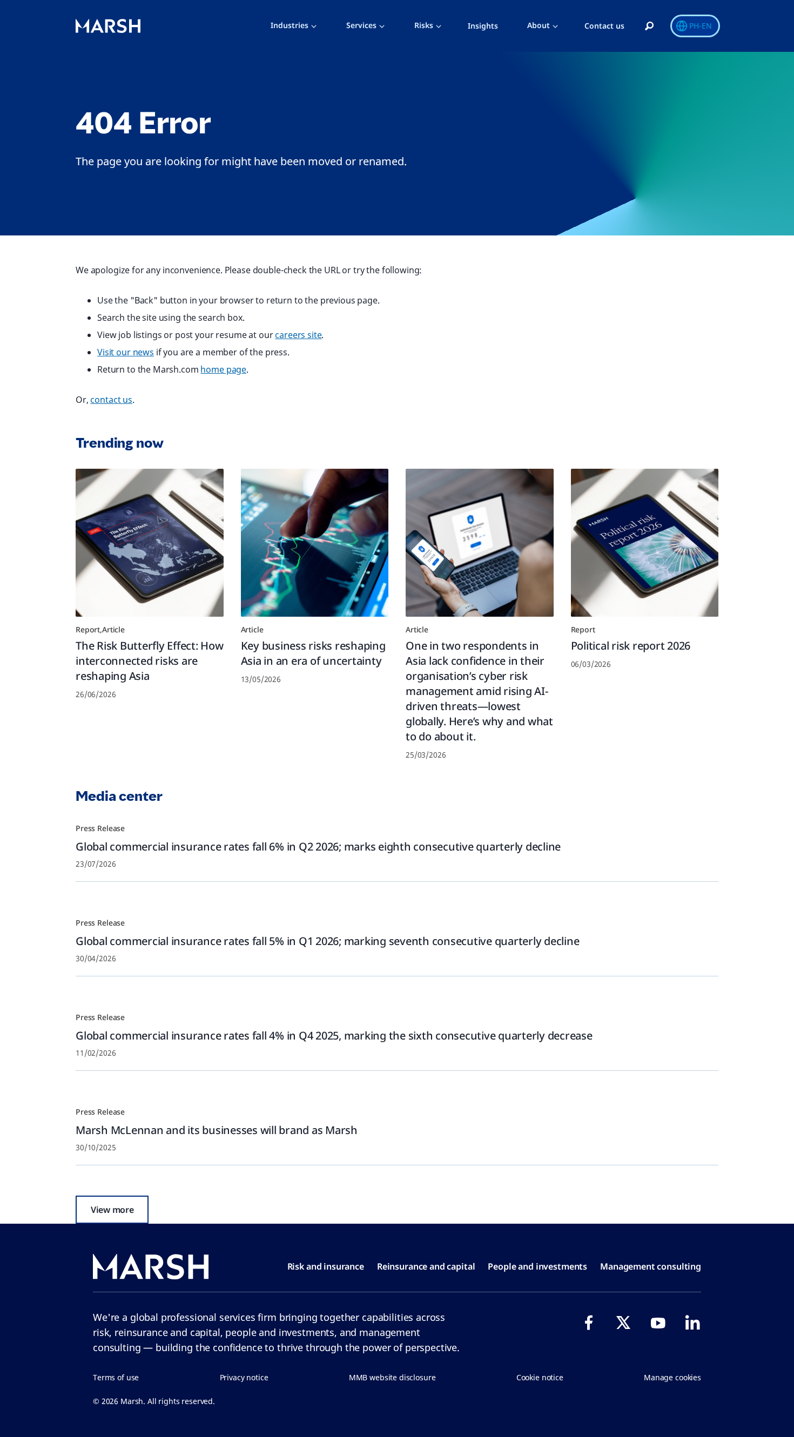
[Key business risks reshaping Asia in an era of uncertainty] (315, 543)
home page (223, 369)
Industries (289, 25)
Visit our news (125, 352)
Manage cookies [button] (672, 1377)
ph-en (700, 26)
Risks (423, 25)
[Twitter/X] (623, 1322)
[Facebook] (589, 1322)
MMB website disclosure (392, 1377)
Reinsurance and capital (426, 1266)
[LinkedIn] (692, 1322)
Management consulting (650, 1266)
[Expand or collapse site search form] (649, 26)
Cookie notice (539, 1377)
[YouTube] (658, 1322)
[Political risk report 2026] (645, 543)
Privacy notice (244, 1377)
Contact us (604, 26)
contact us (111, 400)
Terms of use (116, 1377)
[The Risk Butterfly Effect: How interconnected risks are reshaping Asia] (150, 543)
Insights (483, 26)
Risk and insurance (325, 1266)
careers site (298, 335)
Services (361, 25)
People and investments (537, 1266)
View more (112, 1210)
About (538, 25)
